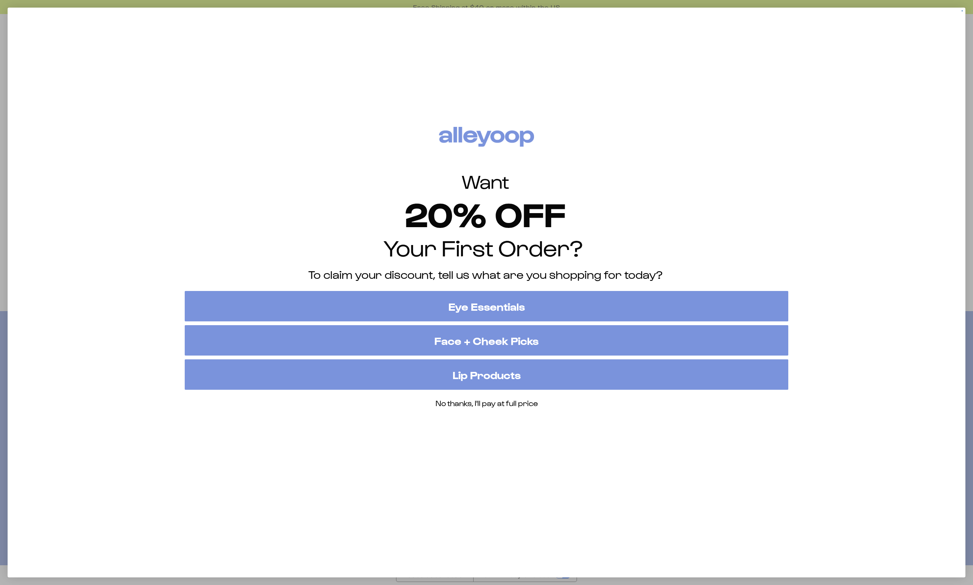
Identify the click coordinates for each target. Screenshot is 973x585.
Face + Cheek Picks (486, 340)
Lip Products (487, 374)
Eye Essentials (486, 306)
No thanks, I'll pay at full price (487, 403)
